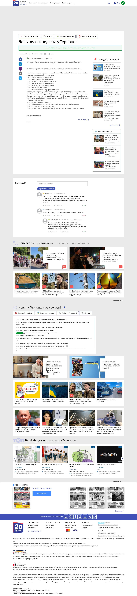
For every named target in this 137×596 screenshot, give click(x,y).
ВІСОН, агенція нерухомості (52, 464)
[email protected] (19, 592)
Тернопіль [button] (22, 4)
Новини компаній (87, 525)
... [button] (74, 2)
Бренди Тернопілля (89, 36)
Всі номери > (119, 511)
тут (14, 541)
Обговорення (43, 3)
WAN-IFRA (82, 543)
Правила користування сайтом (108, 525)
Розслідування (55, 3)
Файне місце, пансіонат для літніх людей (81, 465)
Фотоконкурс (66, 3)
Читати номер (41, 493)
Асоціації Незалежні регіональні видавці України (41, 543)
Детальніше (31, 527)
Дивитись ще (115, 125)
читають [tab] (62, 243)
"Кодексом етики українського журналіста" (49, 538)
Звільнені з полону (67, 36)
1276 (50, 54)
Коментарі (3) (83, 120)
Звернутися (49, 527)
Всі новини (33, 3)
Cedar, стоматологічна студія (25, 464)
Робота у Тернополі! (31, 36)
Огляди (49, 36)
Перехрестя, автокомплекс (106, 464)
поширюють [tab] (80, 243)
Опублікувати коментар (46, 189)
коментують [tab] (45, 243)
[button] (64, 307)
